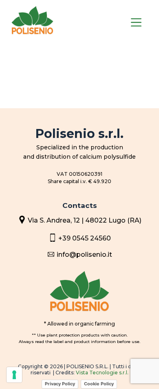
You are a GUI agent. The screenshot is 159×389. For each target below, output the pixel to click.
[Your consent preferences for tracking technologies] (14, 374)
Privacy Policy (60, 384)
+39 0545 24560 (84, 238)
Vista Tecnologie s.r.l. (102, 372)
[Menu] (136, 22)
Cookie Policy (99, 384)
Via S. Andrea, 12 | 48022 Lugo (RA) (84, 220)
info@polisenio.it (84, 254)
